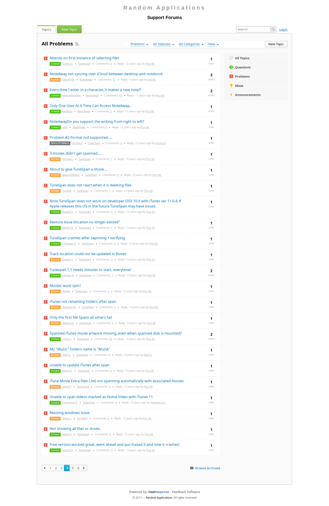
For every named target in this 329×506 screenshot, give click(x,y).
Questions (243, 67)
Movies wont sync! (65, 285)
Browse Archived (207, 468)
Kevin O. (67, 371)
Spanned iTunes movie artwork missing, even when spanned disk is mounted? (116, 333)
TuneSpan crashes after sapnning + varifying (87, 237)
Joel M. (152, 79)
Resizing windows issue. (70, 412)
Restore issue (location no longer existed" (85, 222)
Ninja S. (67, 418)
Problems (242, 76)
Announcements (248, 95)
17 (114, 79)
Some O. (67, 64)
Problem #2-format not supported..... (81, 137)
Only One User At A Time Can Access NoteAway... (91, 105)
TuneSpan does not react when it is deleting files (91, 185)
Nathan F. (68, 323)
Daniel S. (67, 212)
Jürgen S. (67, 259)
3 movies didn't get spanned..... (76, 153)
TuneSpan (84, 64)
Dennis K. (68, 275)
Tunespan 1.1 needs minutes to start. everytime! (90, 269)
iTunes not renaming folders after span (83, 301)
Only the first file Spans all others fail (81, 317)
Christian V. (69, 244)
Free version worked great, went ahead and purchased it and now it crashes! (114, 444)
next (84, 468)
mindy (66, 291)
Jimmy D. (67, 450)
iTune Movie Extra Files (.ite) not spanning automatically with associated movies (117, 380)
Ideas (239, 85)
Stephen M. (69, 307)
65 (110, 339)
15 (120, 95)
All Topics (242, 58)
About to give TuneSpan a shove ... (78, 169)
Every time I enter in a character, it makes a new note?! (95, 89)
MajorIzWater (71, 175)
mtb (64, 127)
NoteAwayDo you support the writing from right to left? (97, 121)
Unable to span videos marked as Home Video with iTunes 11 (101, 396)
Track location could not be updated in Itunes (88, 253)
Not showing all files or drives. (75, 428)
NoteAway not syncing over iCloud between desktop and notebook (106, 73)
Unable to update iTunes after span (79, 365)
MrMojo (67, 111)
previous (45, 468)
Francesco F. (70, 402)
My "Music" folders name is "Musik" (80, 349)
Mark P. (66, 387)
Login (283, 29)
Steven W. (68, 79)
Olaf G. (66, 355)
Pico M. (150, 64)
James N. (67, 228)
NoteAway (86, 79)
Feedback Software (186, 491)
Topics (46, 29)
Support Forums (164, 17)
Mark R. (67, 434)
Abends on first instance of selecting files (84, 58)
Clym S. (67, 339)
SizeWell (82, 418)
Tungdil (66, 191)
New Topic (69, 29)
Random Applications (164, 7)
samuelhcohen (71, 95)
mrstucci (77, 143)
